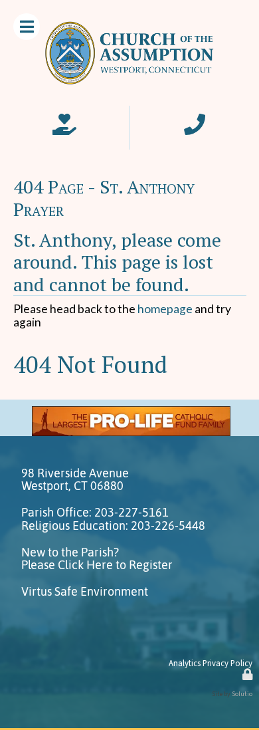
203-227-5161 (131, 512)
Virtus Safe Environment (84, 591)
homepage (165, 309)
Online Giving (64, 120)
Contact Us (194, 120)
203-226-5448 (168, 526)
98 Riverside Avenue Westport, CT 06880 (75, 480)
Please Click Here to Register (97, 565)
